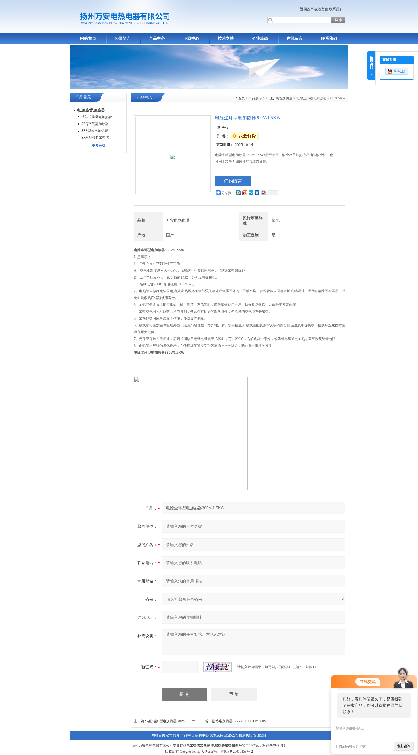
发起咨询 (404, 746)
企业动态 (260, 38)
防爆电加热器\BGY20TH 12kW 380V (239, 721)
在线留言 (321, 9)
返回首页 (307, 9)
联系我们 (336, 9)
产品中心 (157, 38)
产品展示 (255, 98)
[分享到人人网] (257, 192)
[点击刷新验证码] (217, 667)
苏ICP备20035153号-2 (237, 752)
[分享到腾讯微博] (250, 192)
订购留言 (233, 181)
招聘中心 (202, 735)
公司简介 (123, 38)
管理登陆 (260, 735)
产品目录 (83, 97)
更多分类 (98, 146)
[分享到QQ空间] (238, 192)
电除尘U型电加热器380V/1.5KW (171, 721)
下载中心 (191, 38)
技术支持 (226, 38)
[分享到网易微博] (263, 192)
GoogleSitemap (190, 752)
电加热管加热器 (281, 98)
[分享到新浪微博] (244, 192)
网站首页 (88, 38)
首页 (241, 98)
